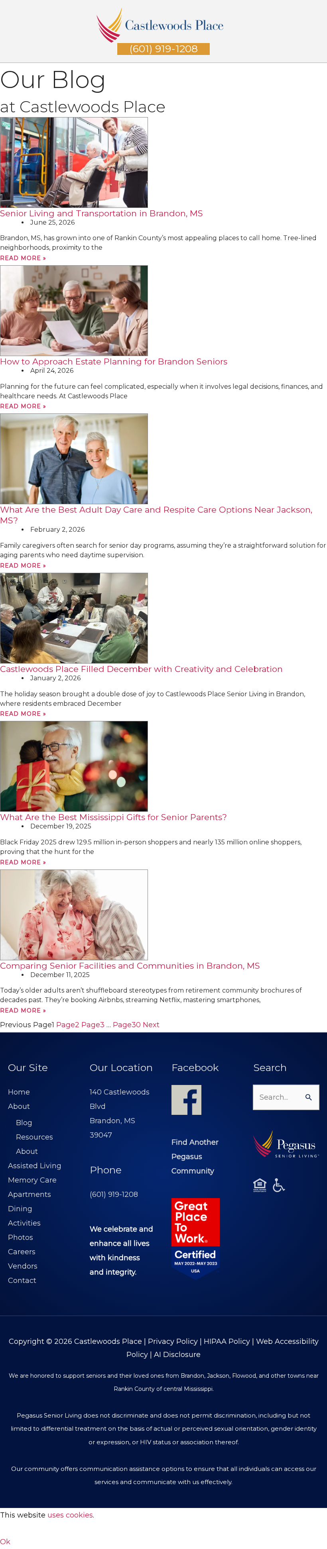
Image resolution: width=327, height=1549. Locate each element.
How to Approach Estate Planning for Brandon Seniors (113, 361)
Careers (21, 1251)
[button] (163, 49)
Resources (34, 1137)
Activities (24, 1223)
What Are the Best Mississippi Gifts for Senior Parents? (113, 817)
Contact (22, 1280)
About (19, 1106)
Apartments (29, 1194)
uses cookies (70, 1515)
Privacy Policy (173, 1341)
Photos (20, 1237)
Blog (24, 1122)
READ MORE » (23, 258)
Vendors (22, 1266)
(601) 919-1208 (114, 1194)
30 (127, 1024)
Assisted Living (34, 1165)
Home (19, 1092)
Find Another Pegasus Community (195, 1156)
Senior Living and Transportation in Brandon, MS (101, 213)
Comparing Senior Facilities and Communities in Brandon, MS (130, 966)
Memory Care (32, 1180)
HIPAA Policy (227, 1341)
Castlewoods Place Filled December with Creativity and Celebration (141, 669)
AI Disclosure (177, 1354)
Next (151, 1024)
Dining (20, 1208)
